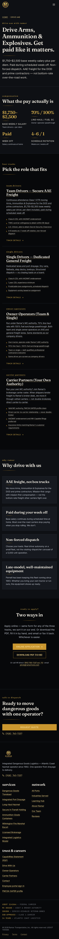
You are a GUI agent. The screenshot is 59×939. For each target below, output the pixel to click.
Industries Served (40, 795)
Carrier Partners (9, 875)
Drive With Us (8, 865)
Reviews (36, 816)
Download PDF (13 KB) (29, 655)
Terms (14, 934)
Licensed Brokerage (11, 832)
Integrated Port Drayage (13, 799)
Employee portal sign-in (13, 886)
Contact (6, 881)
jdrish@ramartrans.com (29, 665)
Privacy (5, 934)
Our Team (36, 811)
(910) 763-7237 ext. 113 (33, 663)
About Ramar (38, 806)
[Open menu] (54, 4)
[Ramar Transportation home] (5, 4)
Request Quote (29, 727)
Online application (29, 646)
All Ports (36, 790)
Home (5, 17)
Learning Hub (38, 801)
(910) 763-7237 (13, 733)
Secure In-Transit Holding (14, 809)
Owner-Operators (10, 870)
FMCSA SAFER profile (12, 891)
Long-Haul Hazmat (11, 804)
